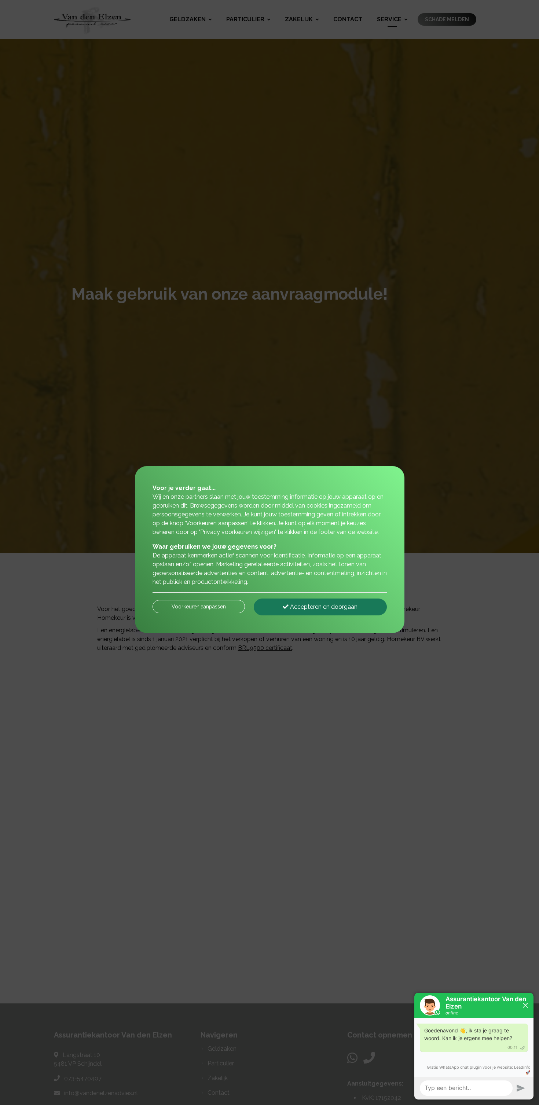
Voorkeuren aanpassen (199, 607)
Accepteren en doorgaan (323, 606)
